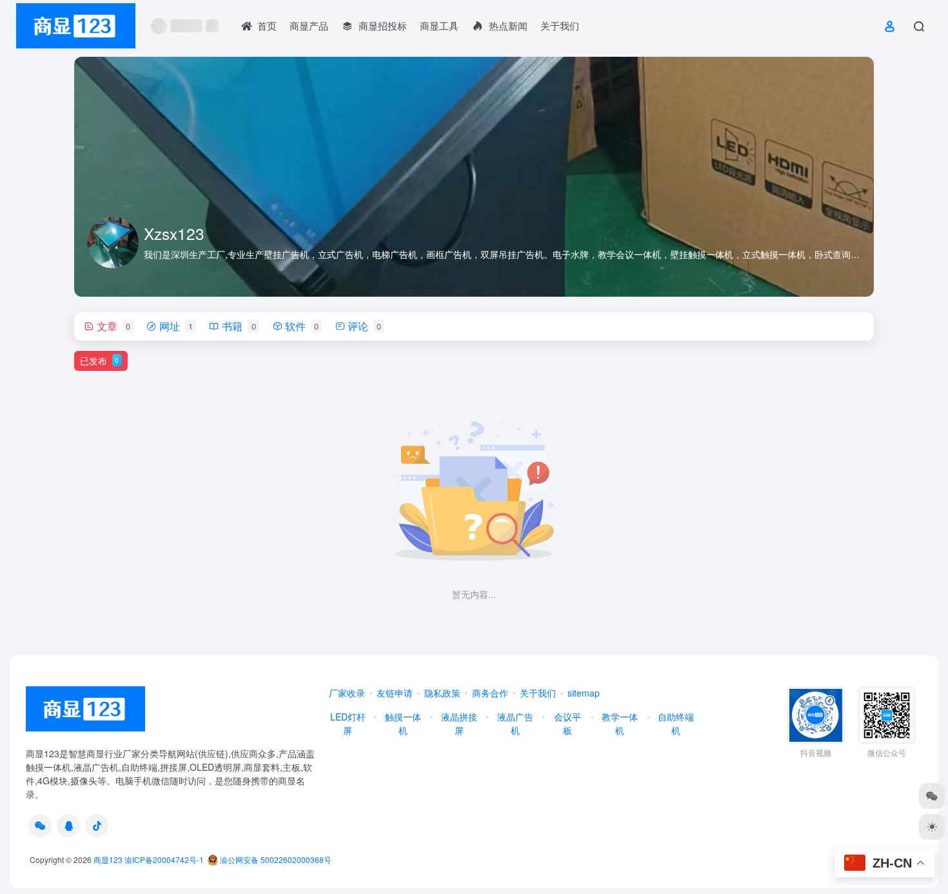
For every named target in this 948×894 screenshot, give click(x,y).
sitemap (584, 692)
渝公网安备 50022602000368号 (274, 859)
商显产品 (309, 25)
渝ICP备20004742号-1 (164, 859)
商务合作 (490, 692)
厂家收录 (347, 692)
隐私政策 (442, 692)
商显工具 (439, 25)
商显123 (108, 859)
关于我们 (559, 25)
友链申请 (395, 692)
